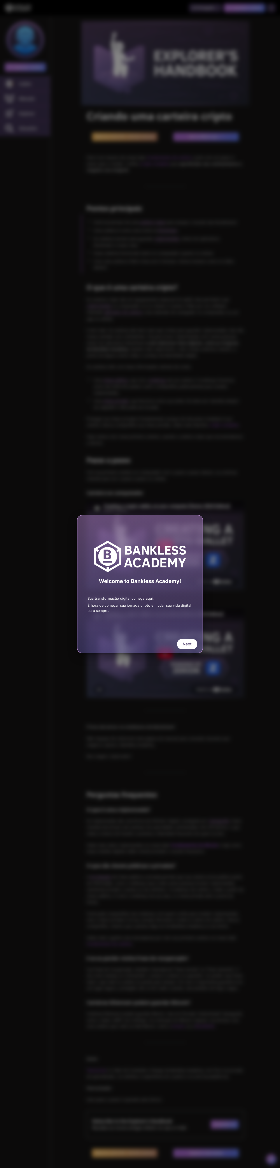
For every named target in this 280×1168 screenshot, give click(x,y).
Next (187, 644)
